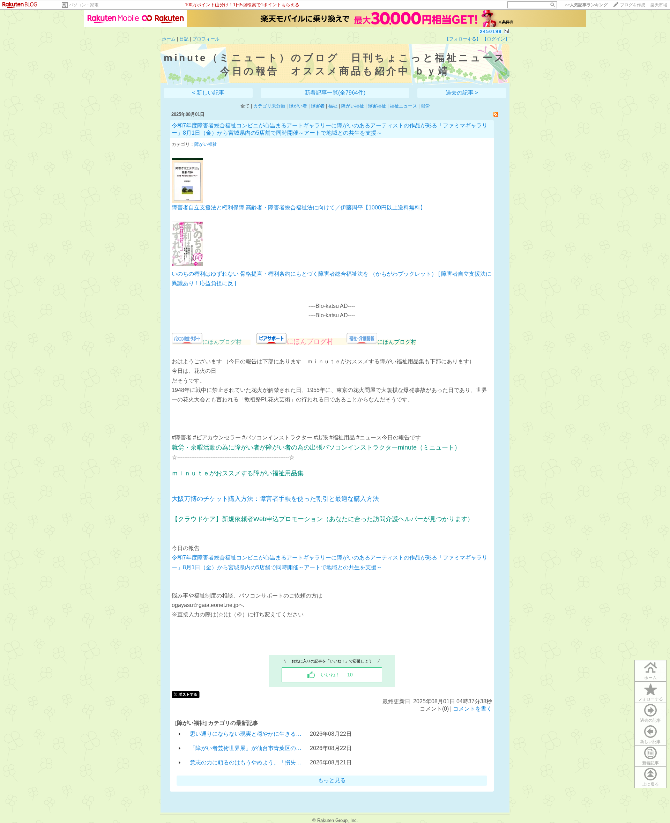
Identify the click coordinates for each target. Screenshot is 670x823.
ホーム (169, 39)
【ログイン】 (495, 39)
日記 (183, 39)
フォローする (650, 699)
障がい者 (298, 106)
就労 (425, 106)
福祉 (332, 106)
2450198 (491, 31)
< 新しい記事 (208, 93)
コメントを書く (472, 709)
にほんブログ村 (317, 341)
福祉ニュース (403, 106)
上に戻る (650, 784)
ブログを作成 (632, 4)
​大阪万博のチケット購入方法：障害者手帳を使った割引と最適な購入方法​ (275, 498)
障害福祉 (377, 106)
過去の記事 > (462, 93)
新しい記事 (650, 741)
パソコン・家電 (83, 4)
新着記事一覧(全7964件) (335, 93)
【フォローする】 (463, 39)
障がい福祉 (352, 106)
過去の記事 (650, 720)
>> (586, 4)
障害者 (318, 106)
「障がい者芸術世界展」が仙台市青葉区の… (246, 748)
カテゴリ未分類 (269, 106)
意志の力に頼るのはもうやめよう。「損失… (246, 762)
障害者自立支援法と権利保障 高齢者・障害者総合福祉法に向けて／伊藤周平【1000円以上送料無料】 (299, 207)
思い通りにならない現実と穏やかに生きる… (246, 734)
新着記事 (650, 763)
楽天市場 (658, 4)
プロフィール (205, 39)
